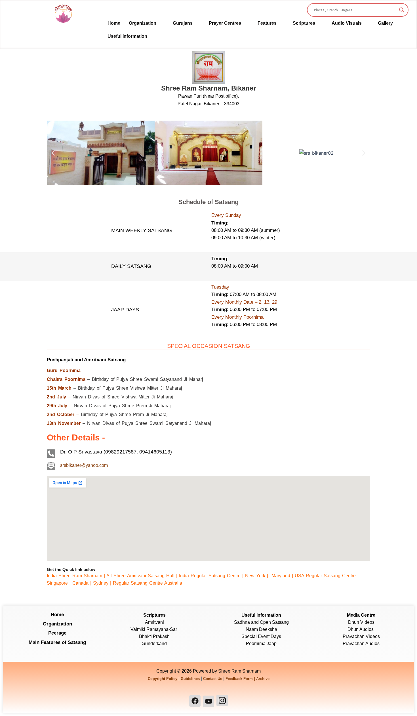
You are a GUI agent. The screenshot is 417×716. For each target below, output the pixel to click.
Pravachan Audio (360, 643)
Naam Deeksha (261, 629)
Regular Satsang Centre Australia (147, 583)
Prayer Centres (225, 23)
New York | (257, 575)
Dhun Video (360, 622)
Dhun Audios (361, 629)
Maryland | (282, 575)
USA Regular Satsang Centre (325, 575)
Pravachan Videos (361, 636)
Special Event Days (261, 636)
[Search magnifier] (402, 10)
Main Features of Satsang (57, 642)
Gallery (385, 23)
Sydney (101, 583)
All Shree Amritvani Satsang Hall (140, 575)
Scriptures (304, 23)
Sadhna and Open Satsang (261, 622)
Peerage (57, 633)
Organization (142, 23)
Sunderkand (154, 643)
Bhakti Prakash (154, 636)
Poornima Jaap (261, 643)
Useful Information (127, 36)
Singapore (57, 583)
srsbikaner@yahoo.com (84, 465)
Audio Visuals (347, 23)
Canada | (82, 583)
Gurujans (183, 23)
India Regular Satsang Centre (210, 575)
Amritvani (154, 622)
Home (114, 23)
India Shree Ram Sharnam (74, 575)
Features (267, 23)
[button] (147, 23)
